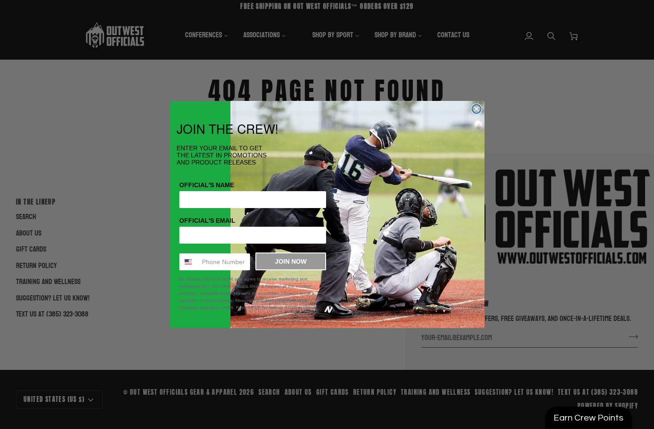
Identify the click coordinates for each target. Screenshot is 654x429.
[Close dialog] (476, 108)
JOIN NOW (291, 261)
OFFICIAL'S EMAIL (207, 220)
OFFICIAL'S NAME (206, 184)
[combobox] (189, 262)
